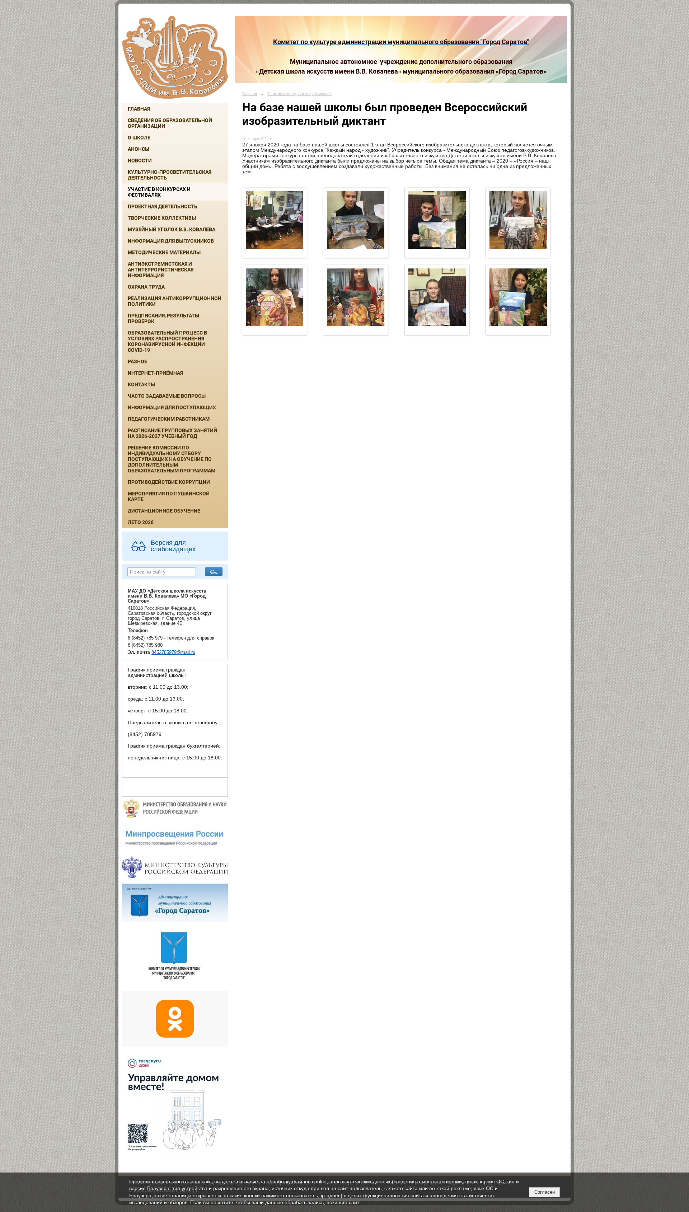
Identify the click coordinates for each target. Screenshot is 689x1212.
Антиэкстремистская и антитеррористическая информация (160, 269)
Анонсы (138, 149)
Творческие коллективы (162, 218)
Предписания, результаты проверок (163, 318)
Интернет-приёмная (155, 373)
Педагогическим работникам (169, 419)
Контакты (141, 384)
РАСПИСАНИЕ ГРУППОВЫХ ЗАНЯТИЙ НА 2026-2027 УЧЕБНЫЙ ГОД (172, 433)
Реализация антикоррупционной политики (174, 301)
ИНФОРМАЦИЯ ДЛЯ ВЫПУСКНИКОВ (171, 241)
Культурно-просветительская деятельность (169, 175)
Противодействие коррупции (169, 482)
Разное (137, 361)
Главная (139, 109)
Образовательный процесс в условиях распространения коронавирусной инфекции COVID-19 (167, 341)
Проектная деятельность (162, 206)
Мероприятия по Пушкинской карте (169, 496)
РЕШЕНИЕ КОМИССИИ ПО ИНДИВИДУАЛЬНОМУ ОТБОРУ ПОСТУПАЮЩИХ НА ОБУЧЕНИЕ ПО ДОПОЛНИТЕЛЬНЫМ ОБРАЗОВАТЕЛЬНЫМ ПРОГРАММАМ (171, 459)
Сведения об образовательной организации (170, 123)
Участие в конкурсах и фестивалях (159, 192)
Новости (140, 160)
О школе (139, 137)
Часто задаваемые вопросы (167, 396)
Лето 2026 (141, 522)
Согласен (544, 1192)
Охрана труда (146, 287)
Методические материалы (164, 252)
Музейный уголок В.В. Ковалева (171, 229)
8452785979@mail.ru (173, 652)
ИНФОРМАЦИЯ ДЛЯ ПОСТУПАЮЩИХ (172, 407)
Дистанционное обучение (164, 511)
